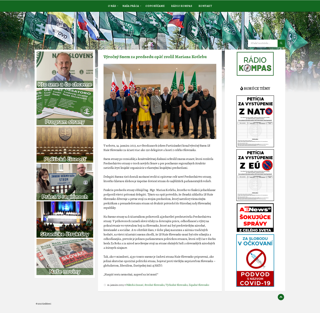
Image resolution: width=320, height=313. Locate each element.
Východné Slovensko (176, 285)
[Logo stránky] (63, 30)
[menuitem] (112, 5)
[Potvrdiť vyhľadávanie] (281, 43)
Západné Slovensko (199, 285)
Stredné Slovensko (154, 285)
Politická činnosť (134, 285)
